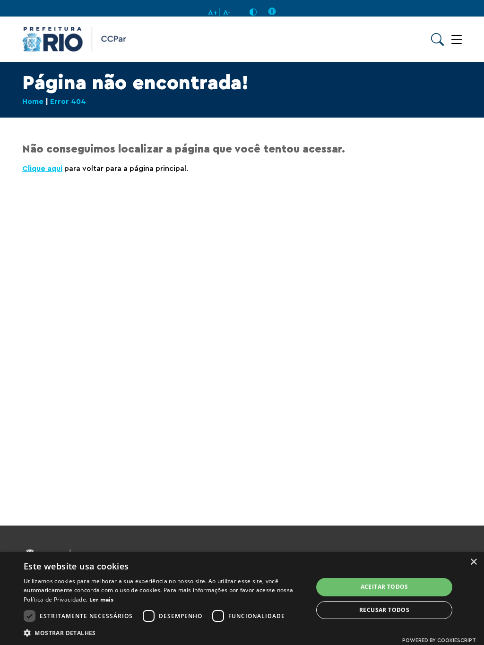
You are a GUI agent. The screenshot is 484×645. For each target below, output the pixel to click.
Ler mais (101, 600)
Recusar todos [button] (384, 610)
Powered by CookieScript (439, 640)
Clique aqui (42, 168)
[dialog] (242, 598)
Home (32, 101)
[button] (164, 632)
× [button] (473, 562)
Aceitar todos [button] (384, 587)
